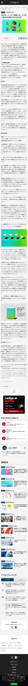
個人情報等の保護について (14, 675)
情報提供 (14, 667)
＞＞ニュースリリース (6, 381)
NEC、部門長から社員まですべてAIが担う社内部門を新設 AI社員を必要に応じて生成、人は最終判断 (15, 584)
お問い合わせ (14, 664)
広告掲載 (14, 669)
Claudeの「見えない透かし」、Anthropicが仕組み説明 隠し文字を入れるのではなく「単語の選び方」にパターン (15, 591)
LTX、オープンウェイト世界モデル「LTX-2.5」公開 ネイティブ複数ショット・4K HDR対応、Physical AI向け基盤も (15, 598)
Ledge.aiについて (14, 661)
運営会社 (14, 672)
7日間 (7, 580)
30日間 (20, 580)
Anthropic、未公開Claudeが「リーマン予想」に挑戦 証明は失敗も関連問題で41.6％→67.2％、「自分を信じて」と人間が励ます (15, 606)
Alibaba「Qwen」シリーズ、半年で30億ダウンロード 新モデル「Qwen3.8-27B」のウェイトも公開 (15, 614)
